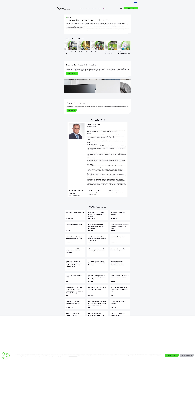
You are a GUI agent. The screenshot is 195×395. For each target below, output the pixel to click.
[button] (121, 8)
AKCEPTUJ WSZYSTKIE (171, 355)
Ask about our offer (130, 8)
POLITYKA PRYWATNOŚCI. (73, 356)
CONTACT (99, 8)
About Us (82, 8)
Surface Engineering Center (83, 51)
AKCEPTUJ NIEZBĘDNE (186, 355)
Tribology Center (94, 51)
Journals (94, 8)
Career (87, 8)
